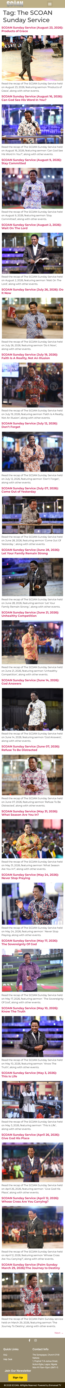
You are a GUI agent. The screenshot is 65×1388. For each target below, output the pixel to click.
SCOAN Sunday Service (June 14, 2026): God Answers (30, 681)
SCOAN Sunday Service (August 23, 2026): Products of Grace (32, 29)
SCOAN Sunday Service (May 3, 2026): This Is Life (29, 1074)
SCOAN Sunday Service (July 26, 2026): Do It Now (32, 291)
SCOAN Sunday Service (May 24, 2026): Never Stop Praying (30, 876)
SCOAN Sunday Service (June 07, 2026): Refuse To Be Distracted (31, 748)
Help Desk (7, 1359)
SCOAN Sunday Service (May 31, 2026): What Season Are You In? (30, 813)
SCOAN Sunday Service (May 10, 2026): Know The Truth (30, 1009)
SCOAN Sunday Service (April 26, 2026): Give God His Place (31, 1136)
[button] (50, 4)
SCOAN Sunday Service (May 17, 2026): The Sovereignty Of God (30, 942)
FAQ (5, 1355)
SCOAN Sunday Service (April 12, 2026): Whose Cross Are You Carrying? (30, 1199)
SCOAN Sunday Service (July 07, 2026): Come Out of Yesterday (30, 490)
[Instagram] (35, 1340)
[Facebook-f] (29, 1340)
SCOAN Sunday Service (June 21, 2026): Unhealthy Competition (30, 614)
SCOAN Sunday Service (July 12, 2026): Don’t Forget (30, 425)
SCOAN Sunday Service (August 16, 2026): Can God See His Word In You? (32, 98)
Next (59, 1332)
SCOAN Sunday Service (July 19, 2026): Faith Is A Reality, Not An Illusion (30, 356)
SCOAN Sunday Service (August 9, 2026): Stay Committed (32, 161)
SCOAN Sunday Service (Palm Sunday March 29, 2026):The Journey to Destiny (31, 1266)
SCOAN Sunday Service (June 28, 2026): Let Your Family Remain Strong (31, 551)
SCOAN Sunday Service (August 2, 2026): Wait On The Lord (31, 226)
